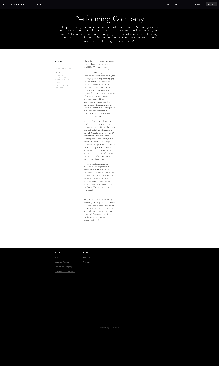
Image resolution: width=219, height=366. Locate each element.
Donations (87, 257)
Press (57, 82)
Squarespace (114, 327)
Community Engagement (61, 76)
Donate (211, 4)
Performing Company (61, 72)
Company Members (64, 68)
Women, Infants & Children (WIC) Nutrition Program (99, 178)
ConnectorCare (94, 223)
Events (187, 4)
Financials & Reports (61, 86)
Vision (58, 65)
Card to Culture (93, 167)
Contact (198, 4)
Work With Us (62, 80)
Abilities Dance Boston (22, 4)
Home (168, 4)
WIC (97, 220)
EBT (92, 220)
